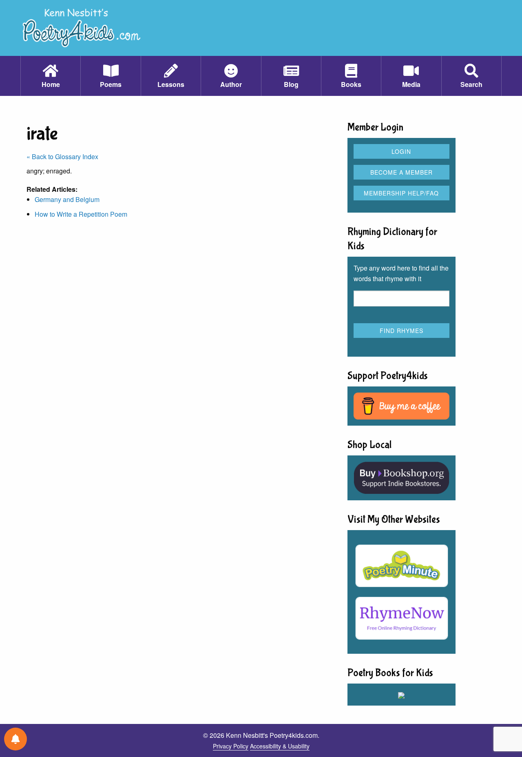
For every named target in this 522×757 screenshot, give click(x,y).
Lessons (170, 84)
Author (231, 84)
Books (351, 84)
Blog (291, 84)
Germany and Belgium (67, 199)
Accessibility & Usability (280, 746)
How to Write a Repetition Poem (81, 214)
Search (471, 84)
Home (51, 84)
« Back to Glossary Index (62, 156)
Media (411, 84)
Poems (111, 84)
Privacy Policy (230, 746)
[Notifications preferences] (15, 739)
